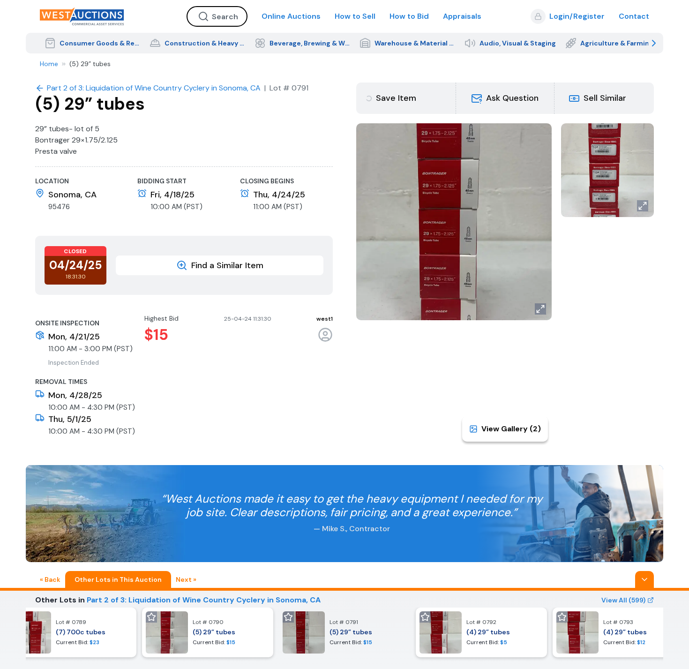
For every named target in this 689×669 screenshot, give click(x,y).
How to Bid (409, 16)
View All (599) (623, 600)
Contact (634, 16)
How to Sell (355, 16)
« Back (50, 579)
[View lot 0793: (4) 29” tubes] (618, 632)
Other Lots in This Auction (118, 579)
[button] (505, 98)
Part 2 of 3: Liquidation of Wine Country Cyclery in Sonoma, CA (204, 600)
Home (49, 64)
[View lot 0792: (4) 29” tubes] (481, 632)
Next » (186, 579)
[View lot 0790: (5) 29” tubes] (207, 632)
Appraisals (462, 16)
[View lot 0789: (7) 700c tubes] (70, 632)
